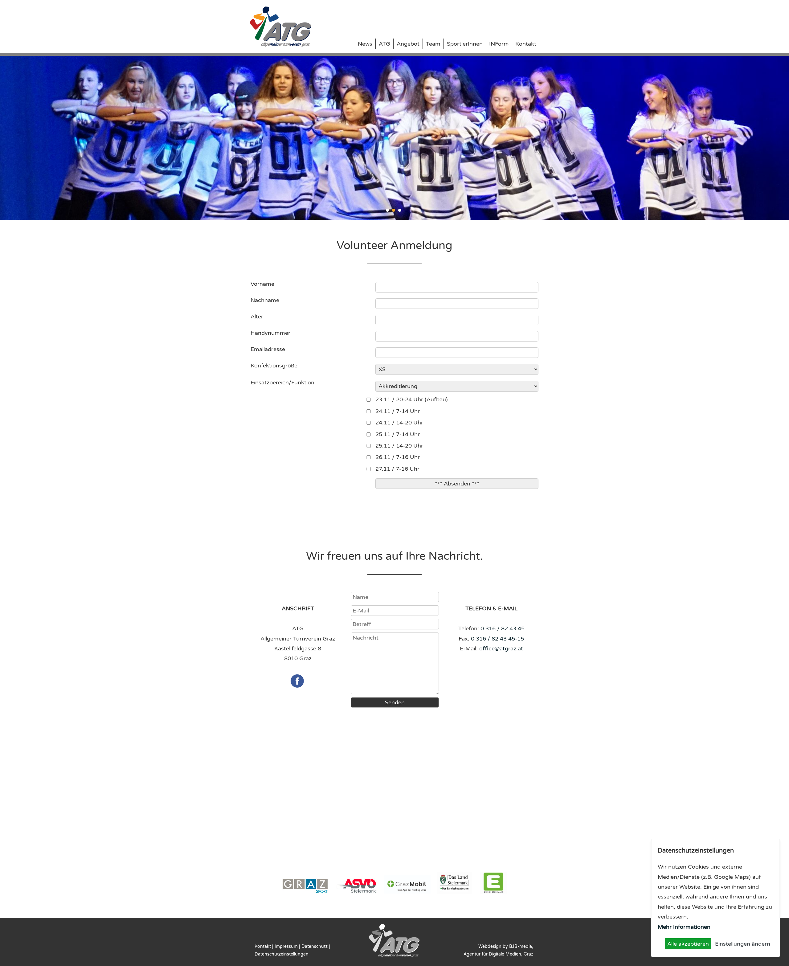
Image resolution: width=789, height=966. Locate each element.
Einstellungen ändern (742, 943)
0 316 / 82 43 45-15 (497, 638)
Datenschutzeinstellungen (282, 954)
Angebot (408, 43)
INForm (499, 43)
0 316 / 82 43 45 (502, 628)
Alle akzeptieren (688, 943)
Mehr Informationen (684, 926)
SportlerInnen (465, 43)
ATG (384, 43)
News (365, 43)
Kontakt (525, 43)
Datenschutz (314, 946)
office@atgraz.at (501, 648)
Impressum (286, 946)
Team (433, 43)
